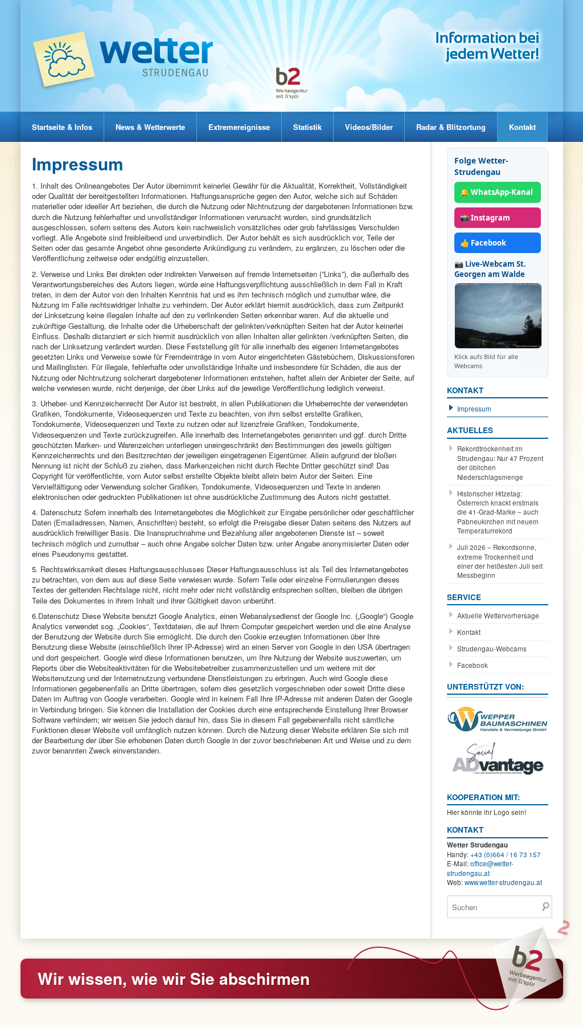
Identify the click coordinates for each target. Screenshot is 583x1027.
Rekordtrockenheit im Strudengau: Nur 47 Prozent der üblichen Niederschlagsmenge (500, 462)
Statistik (307, 126)
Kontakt (522, 126)
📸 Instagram (485, 218)
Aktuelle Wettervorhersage (498, 615)
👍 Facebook (483, 243)
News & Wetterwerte (150, 126)
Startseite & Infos (62, 126)
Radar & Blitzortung (451, 126)
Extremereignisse (239, 126)
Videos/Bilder (369, 126)
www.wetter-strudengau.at (503, 882)
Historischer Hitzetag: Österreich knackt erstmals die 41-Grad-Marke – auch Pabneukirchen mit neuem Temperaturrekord (498, 512)
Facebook (472, 665)
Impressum (474, 408)
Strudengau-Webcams (492, 648)
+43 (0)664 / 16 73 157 (505, 854)
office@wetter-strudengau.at (480, 868)
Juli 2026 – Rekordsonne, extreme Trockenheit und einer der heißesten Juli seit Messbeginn (500, 561)
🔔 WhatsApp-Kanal (496, 192)
